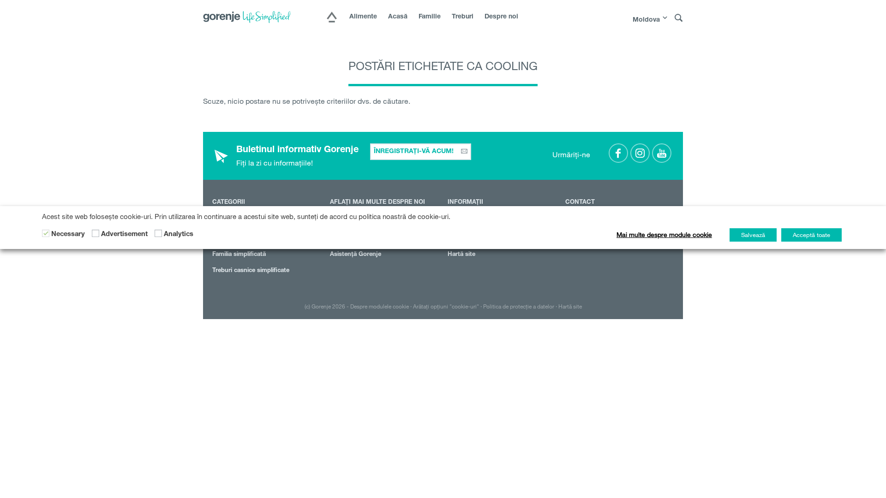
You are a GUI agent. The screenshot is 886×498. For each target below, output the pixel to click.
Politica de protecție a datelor (518, 306)
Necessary (68, 234)
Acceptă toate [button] (811, 234)
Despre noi (501, 17)
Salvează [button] (753, 234)
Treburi (462, 17)
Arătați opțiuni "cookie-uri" (446, 306)
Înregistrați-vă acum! (414, 151)
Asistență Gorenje (355, 255)
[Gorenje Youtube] (661, 153)
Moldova (646, 20)
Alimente (363, 17)
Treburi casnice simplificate (250, 271)
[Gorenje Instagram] (640, 153)
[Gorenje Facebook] (618, 153)
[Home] (331, 18)
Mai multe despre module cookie (664, 235)
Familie (430, 17)
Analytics (178, 234)
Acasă (397, 17)
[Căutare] (679, 18)
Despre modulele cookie (379, 306)
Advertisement (124, 234)
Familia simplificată (239, 255)
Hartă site (461, 255)
